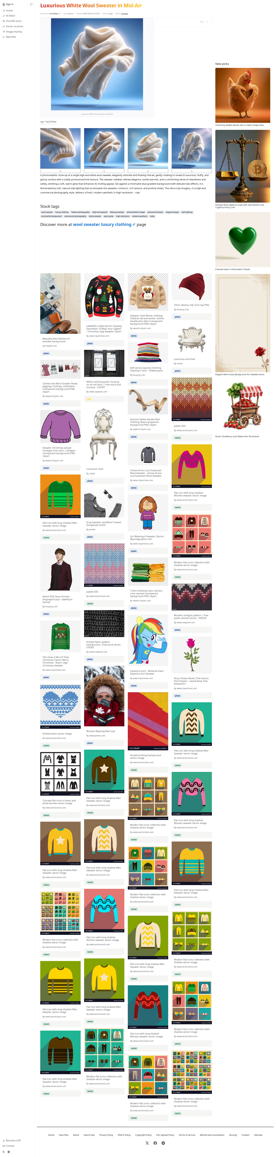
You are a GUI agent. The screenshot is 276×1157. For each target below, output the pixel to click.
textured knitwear (155, 212)
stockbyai (53, 13)
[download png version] (60, 171)
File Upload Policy (165, 1134)
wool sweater (47, 212)
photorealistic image (136, 212)
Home (51, 1134)
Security (233, 1134)
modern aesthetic (139, 216)
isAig (152, 216)
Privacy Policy (106, 1134)
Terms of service (187, 1134)
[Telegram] (8, 1152)
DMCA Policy (124, 1134)
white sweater (95, 216)
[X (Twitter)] (3, 1152)
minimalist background (51, 216)
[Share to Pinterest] (140, 107)
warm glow (108, 216)
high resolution (122, 216)
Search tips (89, 1134)
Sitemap (258, 1134)
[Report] (207, 22)
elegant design (172, 212)
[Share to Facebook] (135, 107)
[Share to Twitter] (130, 107)
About (76, 1134)
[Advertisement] (126, 251)
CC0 (111, 13)
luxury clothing (62, 212)
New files (63, 1134)
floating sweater (117, 212)
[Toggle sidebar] (31, 4)
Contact (124, 13)
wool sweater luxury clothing (102, 224)
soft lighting (187, 212)
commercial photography (75, 216)
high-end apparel (99, 212)
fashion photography (80, 212)
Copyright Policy (143, 1134)
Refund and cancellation (212, 1134)
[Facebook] (155, 1143)
